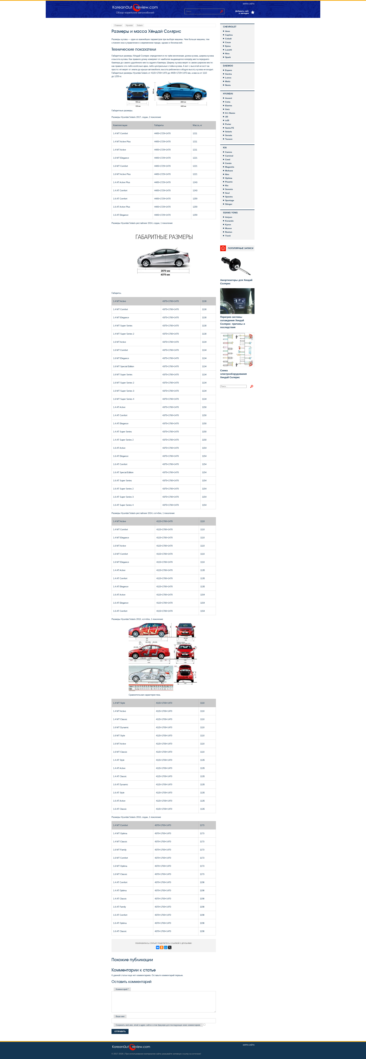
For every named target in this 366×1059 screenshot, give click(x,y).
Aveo (227, 31)
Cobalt (228, 38)
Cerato (228, 163)
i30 (226, 117)
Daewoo (228, 66)
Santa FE (229, 128)
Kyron (228, 224)
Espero (228, 70)
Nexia (228, 85)
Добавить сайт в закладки (242, 12)
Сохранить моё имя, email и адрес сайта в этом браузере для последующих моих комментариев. (158, 1025)
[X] (169, 947)
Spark (228, 57)
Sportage (229, 200)
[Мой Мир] (165, 947)
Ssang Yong (230, 212)
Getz (227, 109)
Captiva (229, 35)
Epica (228, 46)
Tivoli (228, 236)
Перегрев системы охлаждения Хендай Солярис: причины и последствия (232, 322)
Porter (228, 124)
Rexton (228, 232)
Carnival (229, 156)
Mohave (229, 170)
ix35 (227, 120)
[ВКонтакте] (157, 947)
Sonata (228, 135)
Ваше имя (120, 1016)
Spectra (229, 197)
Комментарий (122, 989)
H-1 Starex (230, 113)
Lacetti (228, 50)
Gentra (228, 74)
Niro (227, 174)
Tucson (228, 139)
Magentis (229, 167)
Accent (228, 98)
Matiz (227, 81)
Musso (228, 228)
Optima (228, 178)
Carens (228, 152)
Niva (227, 53)
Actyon (228, 217)
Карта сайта (248, 4)
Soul (227, 193)
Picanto (229, 182)
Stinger (228, 204)
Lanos (228, 78)
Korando (229, 221)
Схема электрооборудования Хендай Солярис (233, 374)
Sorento (229, 189)
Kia (225, 147)
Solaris (228, 131)
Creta (227, 102)
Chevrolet (229, 26)
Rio (226, 185)
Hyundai (228, 93)
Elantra (228, 105)
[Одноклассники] (161, 947)
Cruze (228, 42)
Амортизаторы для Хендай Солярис (236, 282)
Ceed (227, 159)
